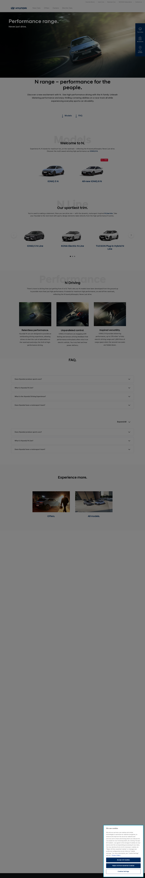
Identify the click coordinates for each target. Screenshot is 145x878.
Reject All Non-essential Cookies (123, 865)
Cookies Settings (123, 871)
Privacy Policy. (116, 855)
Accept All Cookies (123, 860)
